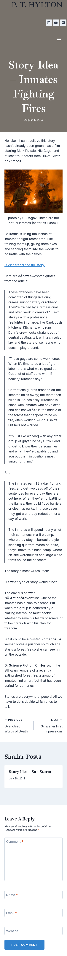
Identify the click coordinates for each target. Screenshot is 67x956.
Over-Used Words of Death (16, 725)
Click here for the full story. (24, 265)
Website (12, 931)
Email (11, 913)
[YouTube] (56, 22)
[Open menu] (61, 39)
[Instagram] (49, 22)
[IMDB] (63, 22)
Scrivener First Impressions (52, 725)
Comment (14, 841)
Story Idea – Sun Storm (30, 771)
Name (12, 895)
